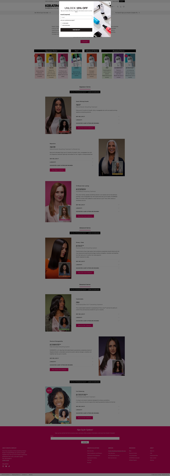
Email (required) (65, 14)
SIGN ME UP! (76, 30)
